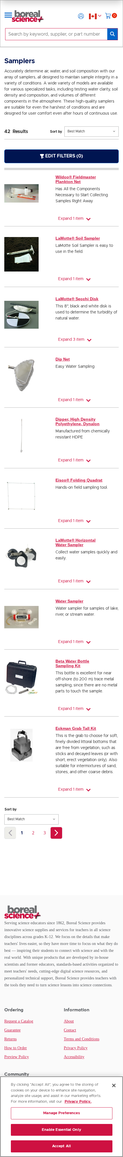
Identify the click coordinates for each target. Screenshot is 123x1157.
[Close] (114, 1085)
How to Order (15, 1048)
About (69, 1021)
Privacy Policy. (78, 1102)
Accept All (61, 1146)
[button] (81, 16)
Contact (70, 1030)
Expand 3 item (71, 340)
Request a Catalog (18, 1021)
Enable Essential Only (61, 1130)
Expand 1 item (71, 219)
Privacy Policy (76, 1048)
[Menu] (8, 16)
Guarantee (12, 1030)
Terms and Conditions (81, 1039)
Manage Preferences (61, 1113)
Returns (10, 1039)
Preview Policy (16, 1057)
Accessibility (74, 1057)
